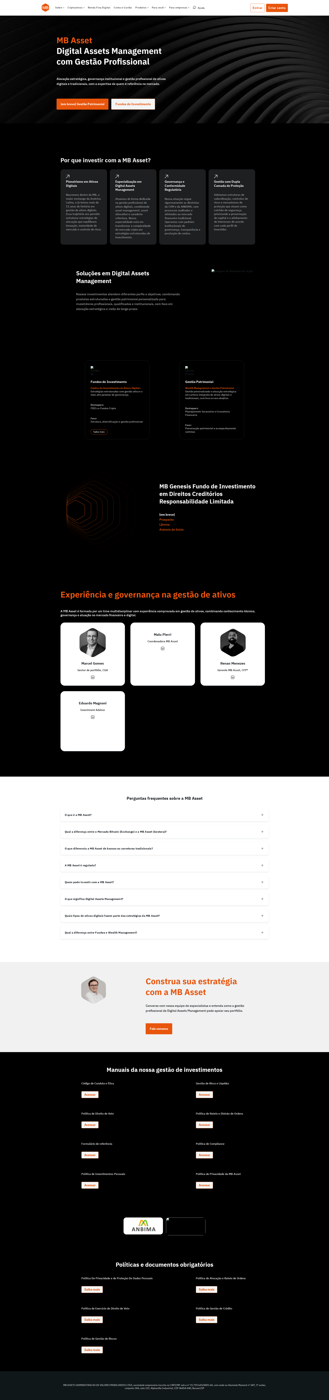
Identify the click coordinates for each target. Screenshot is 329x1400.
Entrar (258, 8)
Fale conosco (159, 1029)
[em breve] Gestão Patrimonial (82, 104)
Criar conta (277, 8)
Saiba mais (99, 432)
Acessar (90, 1095)
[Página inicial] (45, 8)
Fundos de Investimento (133, 104)
